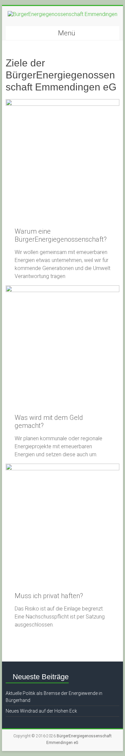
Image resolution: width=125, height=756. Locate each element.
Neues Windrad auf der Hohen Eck (41, 711)
